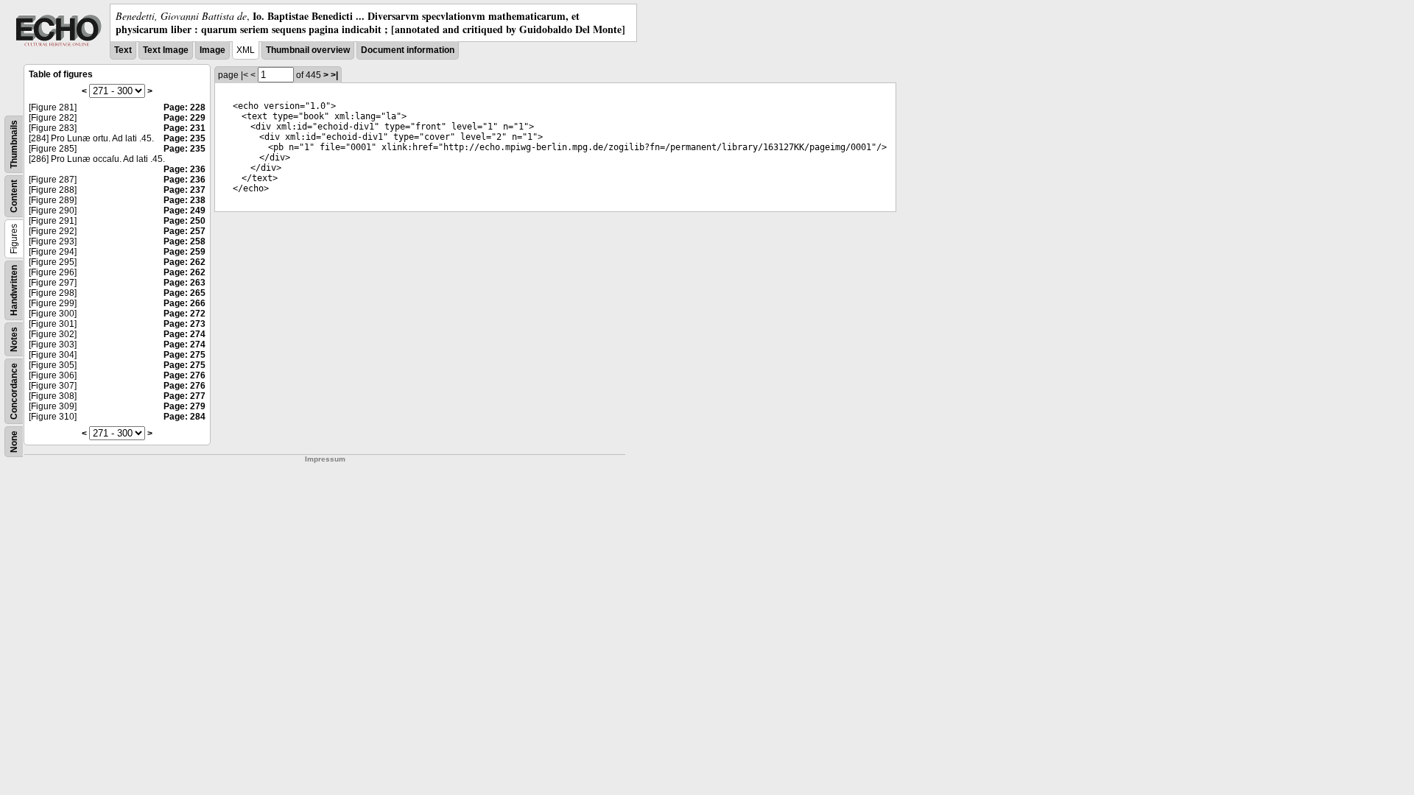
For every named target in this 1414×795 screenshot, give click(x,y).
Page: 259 (184, 252)
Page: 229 (184, 118)
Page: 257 (184, 231)
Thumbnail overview (308, 50)
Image (212, 50)
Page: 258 (184, 241)
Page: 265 (184, 293)
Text (123, 50)
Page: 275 (184, 355)
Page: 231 (184, 128)
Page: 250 (184, 221)
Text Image (166, 50)
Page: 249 (184, 210)
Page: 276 (184, 375)
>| (334, 75)
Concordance (14, 391)
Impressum (325, 459)
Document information (407, 50)
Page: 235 (184, 138)
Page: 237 (184, 190)
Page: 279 (184, 406)
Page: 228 (184, 107)
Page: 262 (184, 262)
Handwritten (14, 290)
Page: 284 (184, 416)
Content (14, 196)
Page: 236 (184, 169)
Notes (14, 339)
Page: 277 (184, 396)
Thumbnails (14, 144)
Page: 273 (184, 324)
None (14, 442)
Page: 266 (184, 303)
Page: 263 (184, 283)
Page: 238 (184, 200)
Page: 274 (184, 334)
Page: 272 (184, 313)
